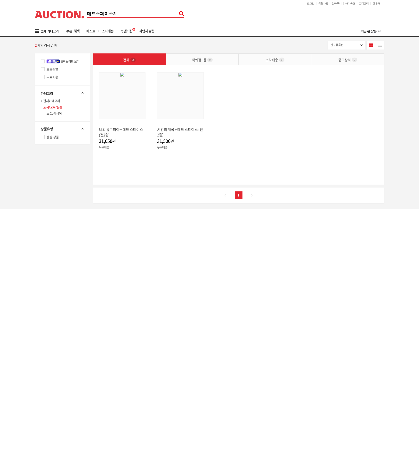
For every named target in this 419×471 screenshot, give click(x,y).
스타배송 (107, 30)
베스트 (90, 30)
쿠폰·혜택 (73, 30)
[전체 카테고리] (50, 31)
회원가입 (323, 3)
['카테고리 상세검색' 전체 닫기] (62, 93)
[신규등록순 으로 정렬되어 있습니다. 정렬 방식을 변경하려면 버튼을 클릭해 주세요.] (346, 45)
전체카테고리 (51, 100)
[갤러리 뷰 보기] (371, 45)
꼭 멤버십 (126, 30)
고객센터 (364, 3)
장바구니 (336, 3)
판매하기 (377, 3)
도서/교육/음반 (52, 107)
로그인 (310, 3)
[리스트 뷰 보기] (379, 45)
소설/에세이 (54, 113)
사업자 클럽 (146, 30)
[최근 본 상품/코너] (371, 31)
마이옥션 (350, 3)
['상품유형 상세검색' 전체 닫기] (62, 129)
